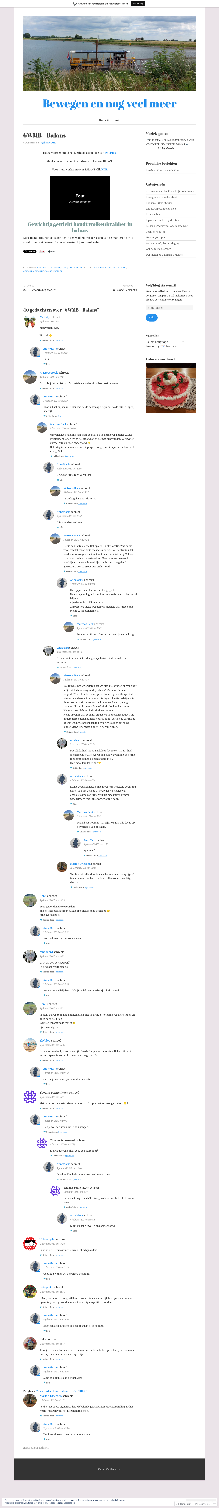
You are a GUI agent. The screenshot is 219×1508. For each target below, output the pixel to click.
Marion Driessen (80, 863)
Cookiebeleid (69, 1503)
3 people (82, 732)
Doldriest (111, 152)
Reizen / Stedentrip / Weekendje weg (167, 226)
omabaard (63, 647)
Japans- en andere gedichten (162, 220)
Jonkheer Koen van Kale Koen (163, 170)
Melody (45, 317)
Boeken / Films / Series (159, 203)
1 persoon (59, 340)
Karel (43, 896)
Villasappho (47, 1239)
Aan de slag (138, 4)
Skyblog (45, 1040)
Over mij (104, 120)
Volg (151, 317)
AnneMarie (50, 348)
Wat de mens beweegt (158, 249)
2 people (62, 416)
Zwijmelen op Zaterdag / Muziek (164, 254)
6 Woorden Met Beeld (104, 268)
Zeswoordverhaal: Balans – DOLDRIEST (61, 1391)
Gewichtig (38, 271)
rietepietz (46, 1287)
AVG (117, 120)
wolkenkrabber (53, 271)
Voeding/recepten (156, 237)
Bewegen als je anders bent (161, 197)
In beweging (153, 214)
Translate (171, 346)
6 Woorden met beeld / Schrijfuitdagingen (60, 268)
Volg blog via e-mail (161, 285)
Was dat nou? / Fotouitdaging (162, 243)
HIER (104, 169)
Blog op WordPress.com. (109, 1469)
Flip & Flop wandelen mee (161, 208)
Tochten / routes (155, 231)
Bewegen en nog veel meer (109, 103)
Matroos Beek (49, 372)
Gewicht (27, 271)
